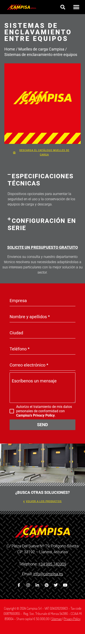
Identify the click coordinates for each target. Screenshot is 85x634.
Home (9, 49)
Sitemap (56, 619)
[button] (62, 7)
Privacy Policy (72, 619)
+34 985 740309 (52, 564)
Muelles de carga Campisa (41, 49)
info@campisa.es (48, 574)
